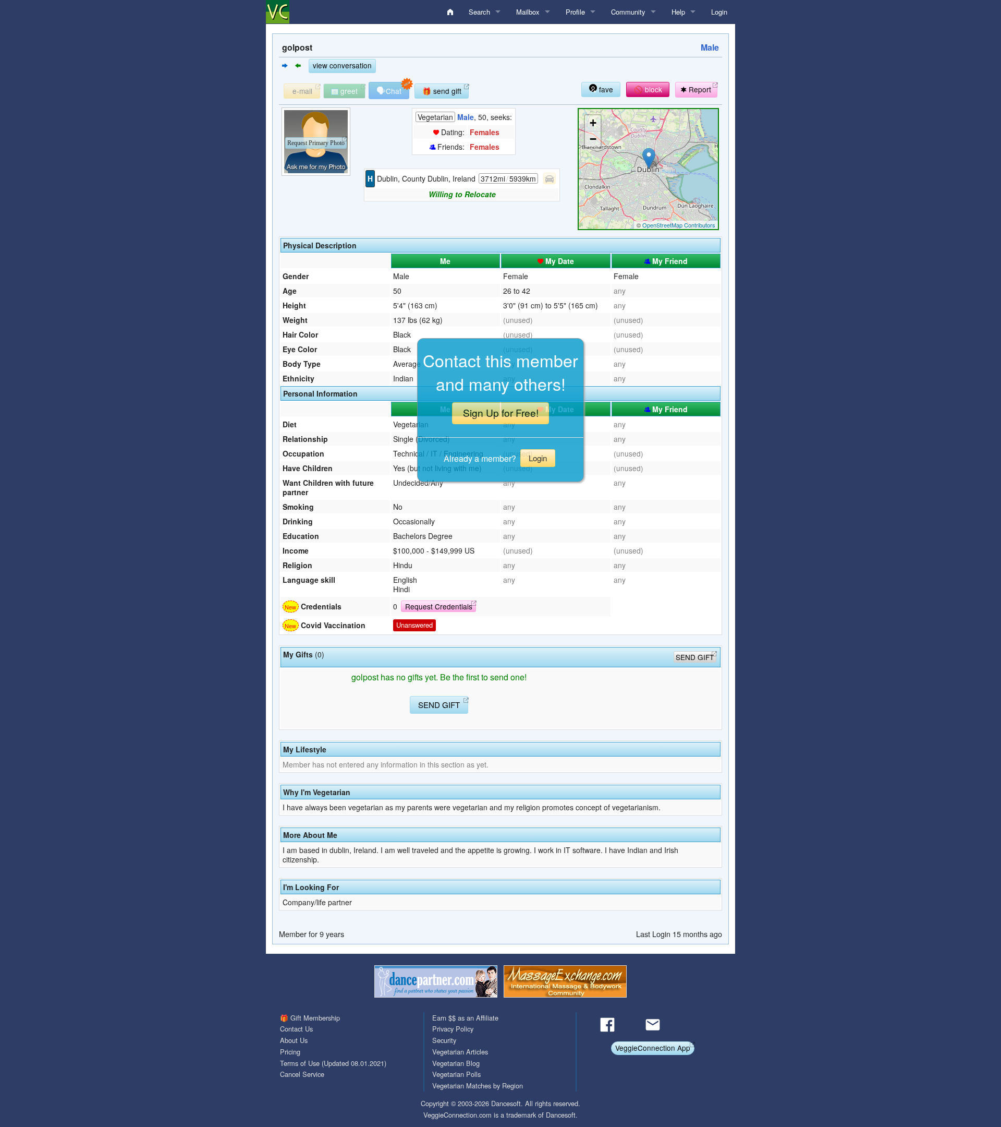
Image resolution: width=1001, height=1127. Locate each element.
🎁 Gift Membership (310, 1018)
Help (678, 12)
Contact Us (296, 1029)
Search (479, 12)
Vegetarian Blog (456, 1063)
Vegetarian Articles (460, 1052)
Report (699, 89)
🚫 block (648, 89)
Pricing (290, 1052)
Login (719, 12)
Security (444, 1040)
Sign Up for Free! (501, 412)
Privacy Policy (452, 1029)
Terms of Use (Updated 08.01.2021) (333, 1063)
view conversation (342, 65)
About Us (294, 1040)
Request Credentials (438, 606)
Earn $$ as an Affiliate (465, 1018)
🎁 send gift (441, 91)
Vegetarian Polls (456, 1074)
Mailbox (528, 12)
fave (605, 89)
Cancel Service (302, 1074)
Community (628, 12)
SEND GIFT (695, 657)
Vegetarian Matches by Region (477, 1085)
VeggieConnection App (652, 1047)
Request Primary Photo (316, 143)
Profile (575, 12)
